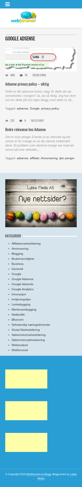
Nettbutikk (18, 314)
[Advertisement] (26, 379)
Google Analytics (23, 289)
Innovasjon (19, 294)
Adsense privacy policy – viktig (27, 84)
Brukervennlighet (23, 258)
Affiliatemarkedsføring (26, 243)
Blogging (17, 253)
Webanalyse (20, 345)
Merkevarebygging (24, 309)
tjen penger (66, 158)
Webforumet (20, 350)
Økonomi (18, 319)
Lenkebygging (21, 304)
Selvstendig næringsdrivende (31, 324)
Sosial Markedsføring (26, 329)
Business (18, 263)
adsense (22, 108)
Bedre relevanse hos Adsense (25, 129)
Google (35, 108)
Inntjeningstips (21, 299)
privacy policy (50, 108)
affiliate (34, 158)
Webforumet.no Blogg (38, 474)
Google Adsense (22, 279)
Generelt (17, 269)
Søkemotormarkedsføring (29, 335)
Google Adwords (22, 284)
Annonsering (49, 158)
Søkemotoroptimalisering (28, 340)
